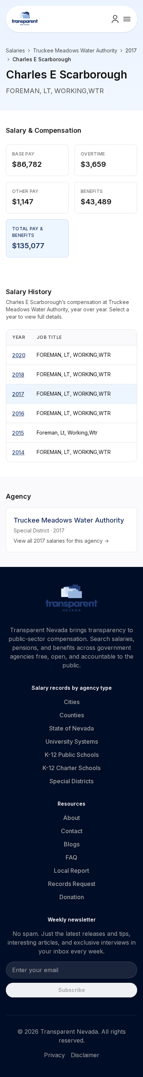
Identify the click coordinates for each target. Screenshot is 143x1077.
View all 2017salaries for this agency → (61, 541)
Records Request (71, 883)
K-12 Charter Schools (71, 768)
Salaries (15, 50)
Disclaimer (85, 1055)
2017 (18, 394)
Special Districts (72, 781)
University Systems (71, 741)
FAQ (71, 857)
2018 (18, 374)
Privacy (54, 1055)
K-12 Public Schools (72, 754)
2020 (18, 355)
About (71, 817)
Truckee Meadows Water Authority (75, 50)
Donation (71, 897)
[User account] (115, 19)
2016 (18, 413)
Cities (72, 702)
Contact (71, 831)
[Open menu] (126, 19)
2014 (18, 452)
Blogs (72, 844)
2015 (18, 433)
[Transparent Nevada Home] (71, 599)
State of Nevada (71, 728)
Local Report (71, 870)
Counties (71, 715)
